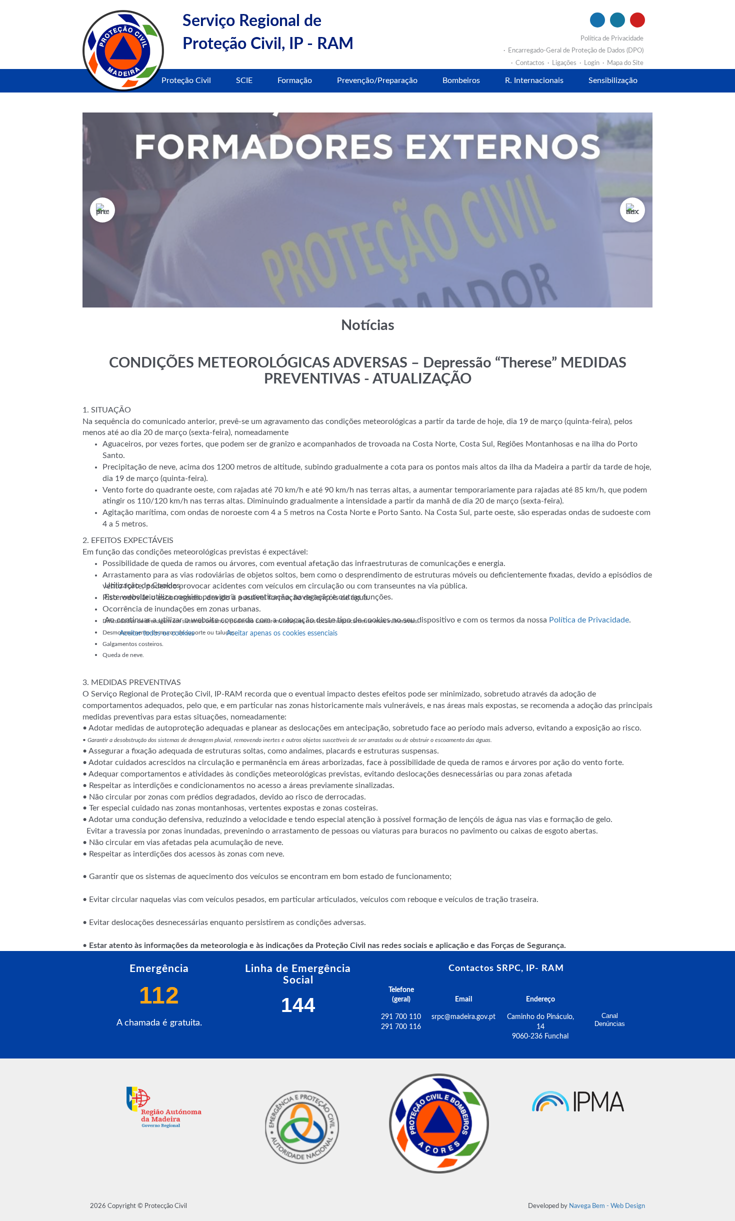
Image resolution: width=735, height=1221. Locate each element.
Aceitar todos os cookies (157, 633)
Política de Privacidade (589, 620)
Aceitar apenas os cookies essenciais (282, 633)
